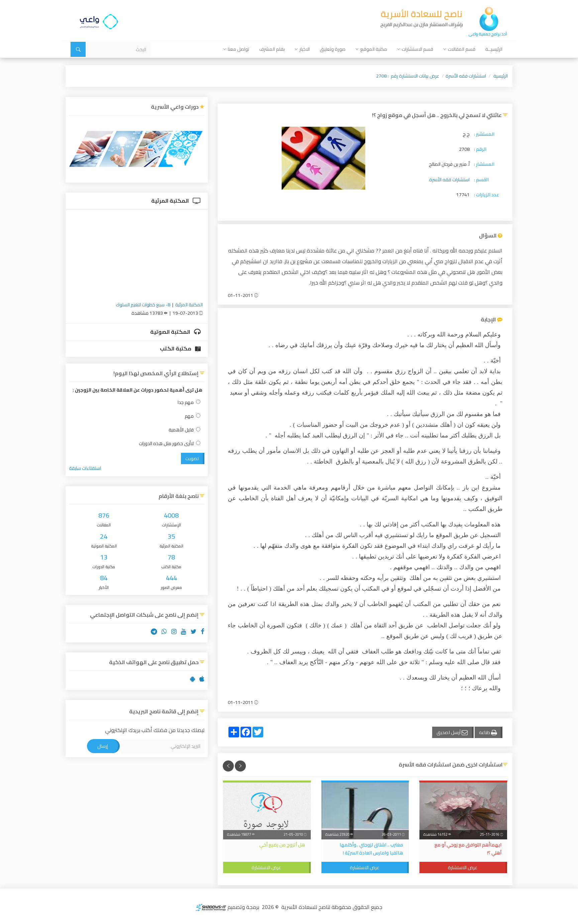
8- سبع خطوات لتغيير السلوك (143, 304)
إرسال (102, 746)
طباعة (485, 732)
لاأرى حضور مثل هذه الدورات (166, 443)
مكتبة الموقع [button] (373, 49)
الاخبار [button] (304, 49)
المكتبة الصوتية (170, 332)
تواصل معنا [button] (238, 49)
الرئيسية (500, 76)
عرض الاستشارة (462, 867)
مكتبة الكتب (176, 348)
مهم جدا (186, 402)
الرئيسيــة (493, 49)
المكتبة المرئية (170, 201)
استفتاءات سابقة (85, 468)
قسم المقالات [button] (461, 49)
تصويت (192, 458)
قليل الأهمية (181, 430)
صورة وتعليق (333, 49)
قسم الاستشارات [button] (417, 49)
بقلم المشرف (272, 49)
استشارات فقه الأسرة (466, 76)
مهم (189, 416)
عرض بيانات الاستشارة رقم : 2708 (407, 76)
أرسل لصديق (449, 732)
